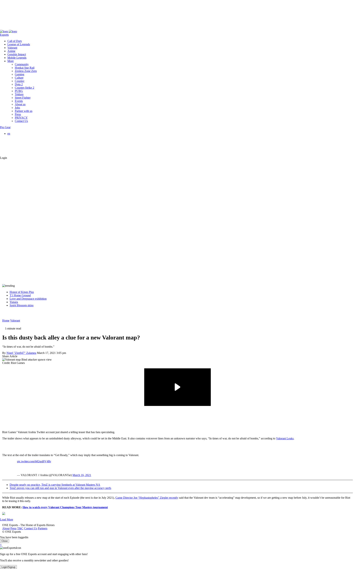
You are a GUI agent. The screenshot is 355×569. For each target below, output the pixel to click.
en (8, 133)
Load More (6, 519)
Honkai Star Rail (24, 67)
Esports (4, 34)
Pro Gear (5, 127)
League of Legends (18, 44)
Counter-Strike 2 (24, 87)
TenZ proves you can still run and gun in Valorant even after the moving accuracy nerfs (60, 488)
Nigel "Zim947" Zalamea (21, 352)
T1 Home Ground (20, 295)
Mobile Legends (16, 57)
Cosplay (19, 81)
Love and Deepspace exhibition (28, 298)
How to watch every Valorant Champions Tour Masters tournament (65, 507)
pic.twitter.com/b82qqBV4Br (34, 461)
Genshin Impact (16, 54)
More (10, 61)
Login (3, 157)
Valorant (12, 47)
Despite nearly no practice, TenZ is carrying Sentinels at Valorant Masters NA (55, 484)
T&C (18, 28)
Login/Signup (8, 567)
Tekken (19, 94)
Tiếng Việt (21, 146)
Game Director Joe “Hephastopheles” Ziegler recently (146, 497)
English (19, 136)
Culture (19, 77)
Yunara (14, 302)
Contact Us (28, 28)
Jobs (17, 107)
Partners (40, 28)
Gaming (19, 74)
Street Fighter (23, 97)
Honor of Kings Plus (22, 292)
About (3, 28)
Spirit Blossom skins (21, 305)
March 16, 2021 (81, 475)
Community (22, 64)
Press (11, 28)
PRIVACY (21, 117)
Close (4, 541)
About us (20, 104)
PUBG (19, 91)
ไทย (17, 151)
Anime (11, 51)
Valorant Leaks (285, 438)
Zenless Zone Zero (26, 71)
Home (5, 320)
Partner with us (23, 111)
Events (19, 101)
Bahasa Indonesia (25, 140)
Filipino (19, 143)
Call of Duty (14, 41)
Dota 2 (19, 84)
